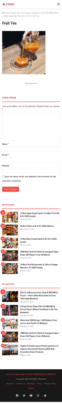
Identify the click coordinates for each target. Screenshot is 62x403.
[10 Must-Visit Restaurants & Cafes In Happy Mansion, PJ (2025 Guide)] (10, 268)
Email (5, 155)
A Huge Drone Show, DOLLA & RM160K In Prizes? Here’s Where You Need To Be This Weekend (39, 309)
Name (5, 144)
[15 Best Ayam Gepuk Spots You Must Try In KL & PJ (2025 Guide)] (10, 217)
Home (6, 13)
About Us (10, 384)
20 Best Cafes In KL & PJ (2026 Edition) (37, 226)
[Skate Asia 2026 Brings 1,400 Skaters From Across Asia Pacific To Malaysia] (10, 324)
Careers (31, 388)
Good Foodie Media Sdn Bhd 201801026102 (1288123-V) (32, 374)
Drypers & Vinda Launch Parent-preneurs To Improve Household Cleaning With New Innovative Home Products (39, 349)
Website (5, 166)
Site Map (31, 384)
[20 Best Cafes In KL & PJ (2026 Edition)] (10, 230)
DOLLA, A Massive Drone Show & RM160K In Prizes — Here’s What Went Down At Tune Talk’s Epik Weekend (39, 295)
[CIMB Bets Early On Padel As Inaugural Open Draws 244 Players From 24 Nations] (10, 255)
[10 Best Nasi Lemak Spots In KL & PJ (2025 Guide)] (10, 242)
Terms (39, 384)
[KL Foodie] (13, 4)
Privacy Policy (50, 384)
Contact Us (20, 384)
